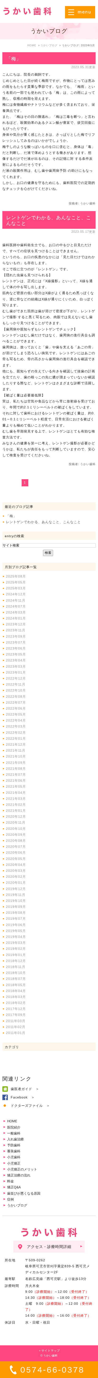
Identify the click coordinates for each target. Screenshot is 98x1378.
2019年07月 (16, 918)
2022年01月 (16, 738)
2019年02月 (16, 949)
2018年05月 (16, 985)
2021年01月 (16, 810)
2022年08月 (16, 696)
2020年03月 (16, 871)
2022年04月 (16, 720)
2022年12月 (16, 678)
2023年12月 (16, 624)
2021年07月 (16, 774)
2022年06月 (16, 708)
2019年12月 (16, 889)
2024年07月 (16, 606)
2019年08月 (16, 913)
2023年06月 (16, 648)
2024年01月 (16, 618)
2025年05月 (16, 582)
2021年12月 (16, 744)
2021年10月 (16, 756)
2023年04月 (16, 660)
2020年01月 (16, 882)
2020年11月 (15, 822)
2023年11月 (15, 630)
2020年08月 (16, 840)
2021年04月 (16, 793)
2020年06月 (16, 852)
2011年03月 (15, 1021)
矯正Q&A (14, 1187)
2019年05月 (16, 931)
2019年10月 (16, 901)
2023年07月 (16, 642)
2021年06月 (16, 780)
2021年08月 (16, 768)
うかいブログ (17, 1205)
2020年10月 (16, 829)
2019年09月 (16, 907)
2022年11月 (15, 684)
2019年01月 (16, 955)
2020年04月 (16, 865)
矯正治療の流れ (18, 1175)
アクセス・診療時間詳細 (49, 1247)
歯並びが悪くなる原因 (23, 1193)
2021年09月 (16, 762)
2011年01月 (15, 1033)
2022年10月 (16, 690)
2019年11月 (15, 895)
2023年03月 (16, 666)
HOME (12, 1121)
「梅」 (13, 58)
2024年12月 (16, 594)
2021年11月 (15, 750)
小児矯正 (13, 1163)
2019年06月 (16, 925)
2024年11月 (15, 600)
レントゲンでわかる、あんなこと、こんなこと (43, 522)
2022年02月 (16, 732)
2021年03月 (16, 799)
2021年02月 (16, 804)
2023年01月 (16, 672)
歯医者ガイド (21, 1089)
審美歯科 (13, 1151)
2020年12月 (16, 816)
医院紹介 (13, 1127)
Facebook (19, 1097)
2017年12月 (16, 1009)
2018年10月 (16, 973)
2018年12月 (16, 961)
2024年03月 (16, 612)
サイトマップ (50, 1350)
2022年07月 (16, 702)
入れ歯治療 (15, 1139)
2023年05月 (16, 654)
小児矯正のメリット (22, 1169)
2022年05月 (16, 714)
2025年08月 (16, 576)
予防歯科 (13, 1145)
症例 (10, 1199)
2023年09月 (16, 636)
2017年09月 (16, 1015)
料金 (10, 1181)
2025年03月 (16, 588)
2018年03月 (16, 997)
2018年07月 (16, 979)
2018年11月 (15, 967)
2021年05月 (16, 786)
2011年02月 (15, 1027)
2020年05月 (16, 859)
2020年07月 (16, 846)
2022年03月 (16, 726)
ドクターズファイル (27, 1106)
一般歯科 (13, 1133)
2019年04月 (16, 937)
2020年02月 (16, 877)
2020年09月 (16, 835)
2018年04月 (16, 991)
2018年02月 (16, 1003)
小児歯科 (13, 1157)
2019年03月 (16, 943)
